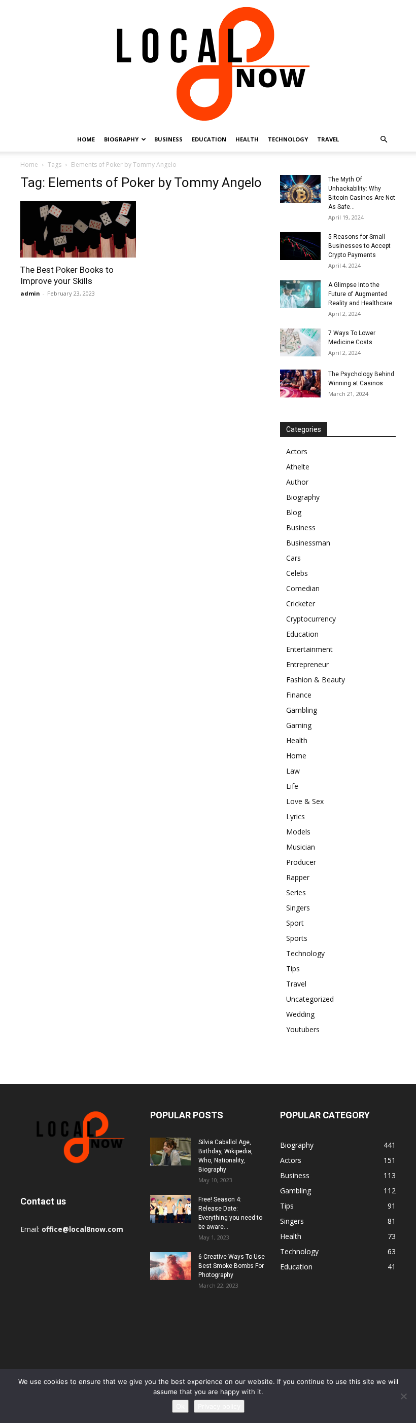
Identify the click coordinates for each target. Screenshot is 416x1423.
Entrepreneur (307, 664)
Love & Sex (305, 801)
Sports (296, 938)
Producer (301, 862)
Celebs (297, 573)
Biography (121, 139)
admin (30, 293)
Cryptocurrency (311, 619)
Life (292, 786)
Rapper (297, 877)
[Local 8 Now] (208, 63)
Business (168, 139)
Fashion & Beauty (315, 679)
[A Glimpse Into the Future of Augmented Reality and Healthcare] (300, 294)
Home (86, 139)
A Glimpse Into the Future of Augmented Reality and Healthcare (360, 294)
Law (293, 771)
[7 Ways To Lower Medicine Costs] (300, 342)
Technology (288, 139)
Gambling (301, 710)
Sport (295, 923)
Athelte (297, 466)
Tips (293, 968)
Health (247, 139)
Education (209, 139)
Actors (296, 451)
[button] (383, 139)
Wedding (300, 1014)
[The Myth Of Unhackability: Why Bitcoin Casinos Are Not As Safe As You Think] (300, 189)
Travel (328, 139)
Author (297, 482)
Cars (293, 558)
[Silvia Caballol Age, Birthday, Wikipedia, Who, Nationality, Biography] (170, 1151)
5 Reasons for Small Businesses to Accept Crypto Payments (359, 246)
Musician (300, 847)
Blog (293, 512)
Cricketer (300, 603)
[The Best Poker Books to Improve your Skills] (78, 229)
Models (298, 831)
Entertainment (309, 649)
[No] (403, 1396)
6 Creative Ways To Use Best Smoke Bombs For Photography (231, 1266)
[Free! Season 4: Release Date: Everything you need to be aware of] (170, 1209)
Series (296, 892)
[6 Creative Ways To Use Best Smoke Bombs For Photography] (170, 1266)
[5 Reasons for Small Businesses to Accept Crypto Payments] (300, 246)
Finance (298, 695)
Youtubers (303, 1029)
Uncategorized (310, 999)
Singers (298, 908)
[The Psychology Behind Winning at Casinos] (300, 383)
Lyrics (295, 816)
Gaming (298, 725)
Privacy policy (219, 1406)
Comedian (303, 588)
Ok (180, 1406)
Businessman (308, 543)
